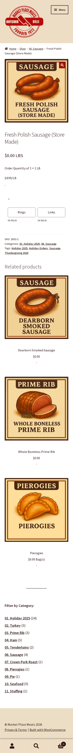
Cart (56, 743)
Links (51, 212)
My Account (12, 746)
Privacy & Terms (16, 730)
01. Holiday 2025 (29, 244)
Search (36, 746)
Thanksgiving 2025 (16, 253)
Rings (22, 212)
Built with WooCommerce (47, 730)
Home (12, 48)
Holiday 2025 (20, 248)
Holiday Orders (38, 248)
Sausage (54, 248)
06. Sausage (36, 48)
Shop (22, 48)
